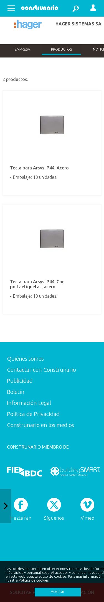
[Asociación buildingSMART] (75, 471)
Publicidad (20, 381)
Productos (61, 49)
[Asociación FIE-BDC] (24, 471)
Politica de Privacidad (33, 414)
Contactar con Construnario (41, 370)
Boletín (15, 392)
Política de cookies (34, 580)
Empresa (22, 49)
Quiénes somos (25, 358)
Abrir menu (11, 8)
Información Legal (29, 403)
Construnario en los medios (40, 425)
